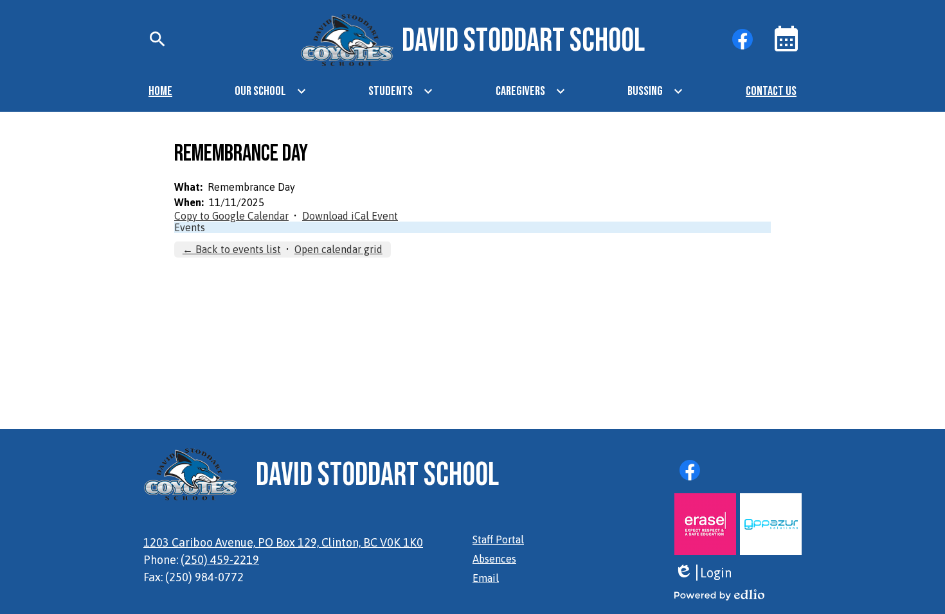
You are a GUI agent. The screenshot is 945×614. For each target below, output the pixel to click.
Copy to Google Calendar (231, 216)
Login (703, 573)
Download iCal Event (350, 216)
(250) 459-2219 (220, 559)
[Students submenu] (400, 91)
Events (189, 227)
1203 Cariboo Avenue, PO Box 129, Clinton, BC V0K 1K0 (283, 542)
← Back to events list (232, 249)
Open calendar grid (338, 249)
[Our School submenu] (271, 91)
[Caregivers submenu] (531, 91)
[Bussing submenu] (655, 91)
